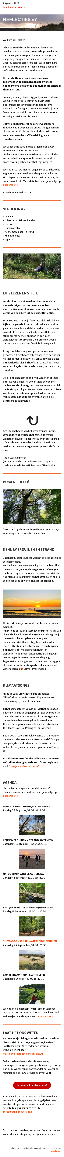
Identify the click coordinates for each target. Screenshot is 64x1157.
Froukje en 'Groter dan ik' (23, 766)
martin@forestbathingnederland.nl (23, 1053)
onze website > (11, 795)
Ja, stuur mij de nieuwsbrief (32, 1085)
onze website (10, 184)
